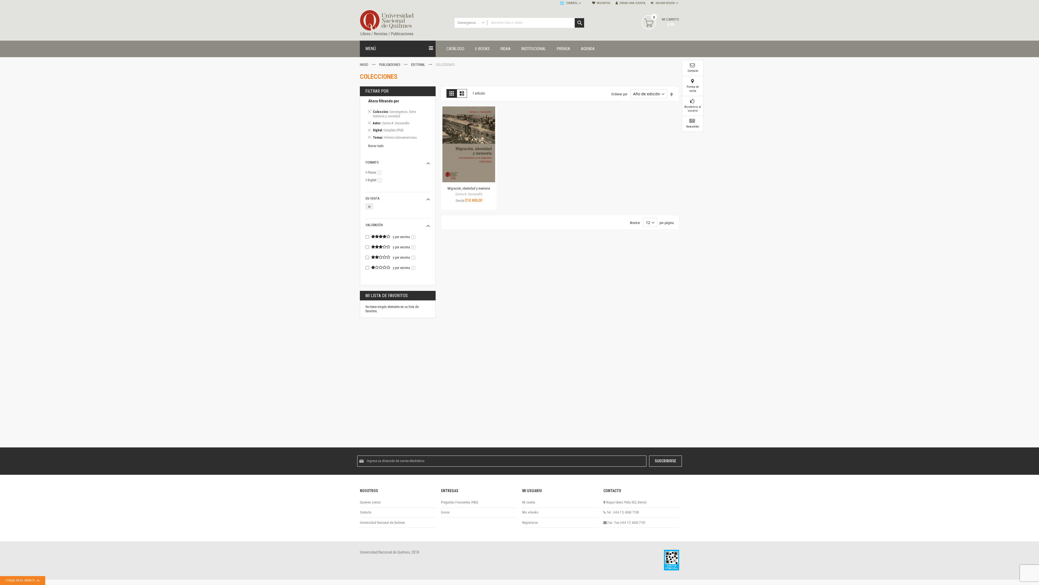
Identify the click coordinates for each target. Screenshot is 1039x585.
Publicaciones (390, 65)
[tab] (398, 120)
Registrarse (530, 523)
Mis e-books (530, 512)
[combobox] (519, 23)
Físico (375, 172)
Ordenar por (619, 94)
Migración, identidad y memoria (469, 188)
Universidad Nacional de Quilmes (382, 523)
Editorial (418, 65)
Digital (376, 180)
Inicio (364, 65)
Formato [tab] (372, 162)
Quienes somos (370, 502)
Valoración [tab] (374, 225)
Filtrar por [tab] (377, 91)
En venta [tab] (372, 198)
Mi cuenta (528, 502)
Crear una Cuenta (632, 3)
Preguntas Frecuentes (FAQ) (459, 502)
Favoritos (603, 3)
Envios (445, 512)
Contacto (365, 512)
